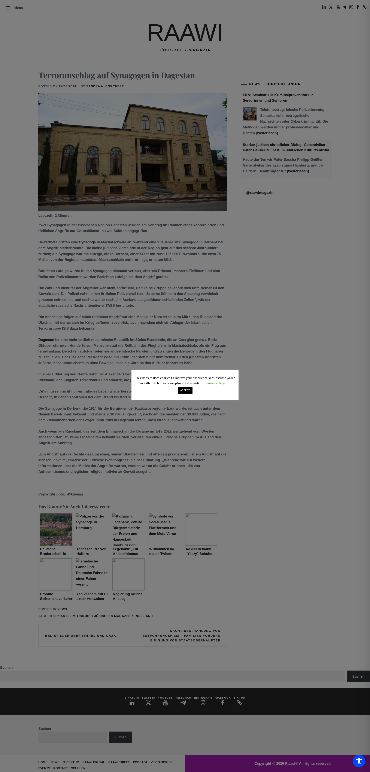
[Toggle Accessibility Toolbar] (359, 761)
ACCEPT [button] (185, 390)
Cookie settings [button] (215, 383)
